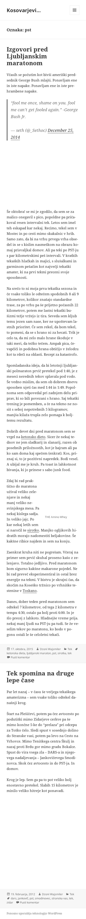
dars (14, 898)
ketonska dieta (16, 653)
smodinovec (42, 898)
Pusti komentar (20, 657)
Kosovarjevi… (24, 10)
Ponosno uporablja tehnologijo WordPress (34, 913)
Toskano (30, 590)
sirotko (33, 530)
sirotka (62, 653)
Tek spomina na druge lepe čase (40, 676)
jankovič (23, 898)
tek (70, 653)
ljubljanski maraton (39, 653)
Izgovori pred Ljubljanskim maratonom (27, 56)
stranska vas (60, 898)
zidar (10, 902)
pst (54, 653)
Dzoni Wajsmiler (50, 649)
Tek (70, 649)
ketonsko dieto (33, 436)
